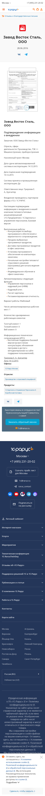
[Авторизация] (41, 9)
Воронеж (6, 634)
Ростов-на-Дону (9, 654)
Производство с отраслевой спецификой (20, 379)
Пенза (27, 649)
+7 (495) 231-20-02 (35, 3)
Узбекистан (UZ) (11, 680)
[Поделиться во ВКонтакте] (19, 55)
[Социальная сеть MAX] (35, 494)
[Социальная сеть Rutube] (22, 494)
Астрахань (29, 629)
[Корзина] (37, 9)
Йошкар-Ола (8, 639)
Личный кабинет (14, 519)
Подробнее (11, 782)
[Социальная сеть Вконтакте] (10, 494)
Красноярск (7, 644)
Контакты (7, 608)
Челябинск (7, 664)
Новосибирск (8, 649)
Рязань (28, 654)
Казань (28, 639)
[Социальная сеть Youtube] (16, 494)
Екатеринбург (31, 634)
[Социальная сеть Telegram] (29, 494)
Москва (5, 629)
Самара (5, 659)
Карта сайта (8, 617)
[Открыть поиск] (34, 9)
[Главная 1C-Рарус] (18, 9)
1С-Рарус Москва (11, 368)
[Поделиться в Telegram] (26, 55)
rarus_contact (24, 486)
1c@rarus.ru (24, 428)
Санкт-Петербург (32, 659)
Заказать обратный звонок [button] (22, 422)
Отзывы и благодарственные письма (21, 16)
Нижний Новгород (33, 644)
